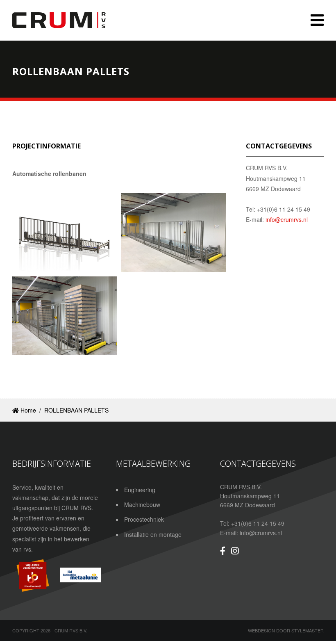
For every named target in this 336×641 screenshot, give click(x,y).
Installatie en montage (153, 534)
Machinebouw (142, 504)
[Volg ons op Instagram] (234, 551)
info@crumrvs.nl (287, 219)
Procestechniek (144, 519)
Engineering (139, 490)
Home (27, 410)
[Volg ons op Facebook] (222, 551)
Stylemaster (307, 630)
